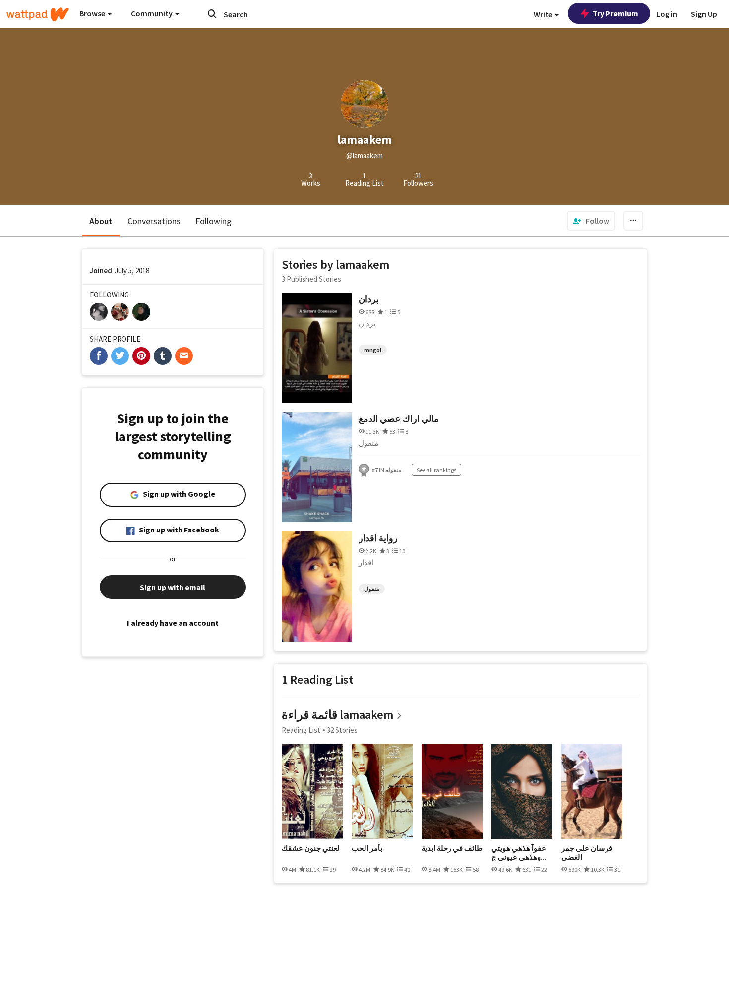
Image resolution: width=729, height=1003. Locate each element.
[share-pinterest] (141, 356)
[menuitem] (591, 221)
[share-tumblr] (163, 356)
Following (213, 221)
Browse (93, 13)
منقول (371, 588)
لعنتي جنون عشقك (311, 848)
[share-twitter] (120, 356)
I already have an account (173, 623)
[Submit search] (212, 14)
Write (544, 14)
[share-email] (184, 356)
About (101, 221)
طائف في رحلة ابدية (452, 848)
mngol (372, 350)
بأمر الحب (367, 848)
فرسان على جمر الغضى (586, 852)
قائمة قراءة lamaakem (337, 714)
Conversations (154, 221)
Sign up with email (172, 587)
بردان (369, 299)
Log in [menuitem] (666, 14)
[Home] (37, 14)
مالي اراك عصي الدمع (399, 418)
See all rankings (436, 469)
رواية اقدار (378, 538)
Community (152, 13)
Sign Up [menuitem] (704, 14)
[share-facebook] (99, 356)
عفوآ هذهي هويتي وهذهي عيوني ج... (519, 852)
